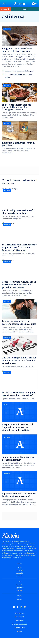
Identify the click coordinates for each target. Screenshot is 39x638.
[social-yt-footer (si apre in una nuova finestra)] (14, 607)
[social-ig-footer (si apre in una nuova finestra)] (25, 607)
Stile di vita (19, 570)
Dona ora (4, 9)
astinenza (7, 29)
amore (6, 404)
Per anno (19, 599)
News (19, 567)
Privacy (19, 631)
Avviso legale (20, 620)
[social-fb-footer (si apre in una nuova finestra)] (17, 607)
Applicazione (19, 588)
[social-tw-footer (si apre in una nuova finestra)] (21, 607)
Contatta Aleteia (19, 628)
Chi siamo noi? (19, 617)
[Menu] (7, 4)
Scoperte (19, 576)
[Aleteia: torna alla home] (19, 4)
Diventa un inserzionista (19, 624)
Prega (24, 9)
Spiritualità (19, 573)
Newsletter (19, 585)
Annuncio (19, 590)
